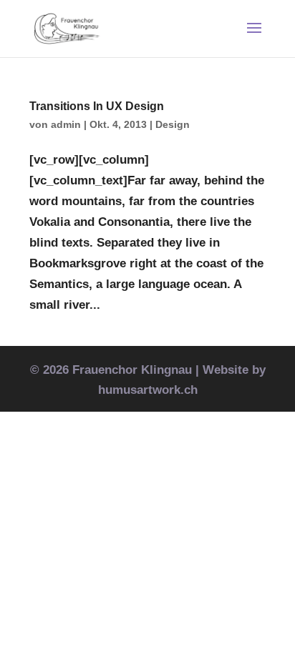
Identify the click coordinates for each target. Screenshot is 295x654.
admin (66, 124)
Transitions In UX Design (96, 106)
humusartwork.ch (148, 390)
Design (172, 124)
